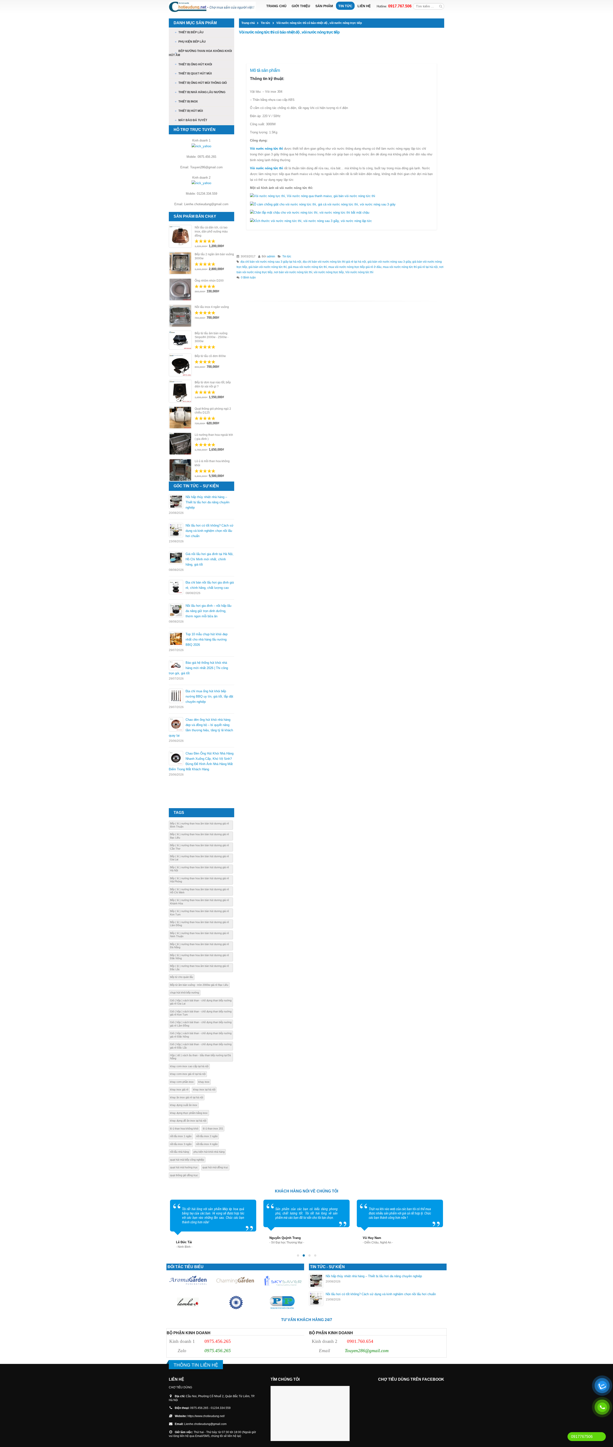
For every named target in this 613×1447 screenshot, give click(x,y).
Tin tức (345, 6)
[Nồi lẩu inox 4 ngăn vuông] (180, 315)
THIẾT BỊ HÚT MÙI (190, 111)
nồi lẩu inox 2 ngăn (207, 1136)
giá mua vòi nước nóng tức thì (307, 266)
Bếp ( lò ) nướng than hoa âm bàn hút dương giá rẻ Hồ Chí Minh (199, 891)
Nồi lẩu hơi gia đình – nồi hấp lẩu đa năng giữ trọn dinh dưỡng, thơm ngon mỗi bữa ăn (208, 611)
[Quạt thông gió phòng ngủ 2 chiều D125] (180, 417)
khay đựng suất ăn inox (183, 1105)
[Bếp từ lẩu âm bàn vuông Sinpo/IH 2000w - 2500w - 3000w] (180, 340)
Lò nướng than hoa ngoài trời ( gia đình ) (214, 437)
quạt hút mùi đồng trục (215, 1167)
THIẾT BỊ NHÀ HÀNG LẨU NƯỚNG (201, 92)
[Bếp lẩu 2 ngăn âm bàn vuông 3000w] (180, 263)
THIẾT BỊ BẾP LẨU (191, 32)
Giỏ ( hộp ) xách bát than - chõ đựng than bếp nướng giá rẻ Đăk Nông (201, 1035)
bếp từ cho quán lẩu (181, 977)
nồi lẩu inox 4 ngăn (207, 1144)
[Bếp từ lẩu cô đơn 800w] (180, 364)
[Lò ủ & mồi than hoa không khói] (180, 470)
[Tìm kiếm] (440, 6)
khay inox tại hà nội (204, 1089)
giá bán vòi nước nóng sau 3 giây (389, 261)
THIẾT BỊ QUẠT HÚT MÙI (195, 73)
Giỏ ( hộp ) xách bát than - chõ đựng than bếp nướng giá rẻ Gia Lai (201, 1002)
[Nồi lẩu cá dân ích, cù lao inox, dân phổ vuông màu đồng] (180, 236)
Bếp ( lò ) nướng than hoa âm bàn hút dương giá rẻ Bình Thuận (199, 825)
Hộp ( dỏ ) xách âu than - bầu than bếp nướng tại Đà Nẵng (200, 1057)
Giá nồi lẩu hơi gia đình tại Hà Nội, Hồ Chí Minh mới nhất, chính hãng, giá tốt (209, 559)
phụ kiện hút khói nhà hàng (209, 1151)
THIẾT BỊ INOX (188, 101)
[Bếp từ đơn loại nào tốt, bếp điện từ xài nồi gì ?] (180, 391)
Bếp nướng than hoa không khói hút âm (200, 53)
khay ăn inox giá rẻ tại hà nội (186, 1097)
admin (271, 256)
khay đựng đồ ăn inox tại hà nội (188, 1120)
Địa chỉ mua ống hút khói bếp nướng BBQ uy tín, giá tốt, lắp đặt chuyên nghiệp (209, 696)
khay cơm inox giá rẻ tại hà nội (187, 1073)
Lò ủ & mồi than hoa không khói (212, 463)
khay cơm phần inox (182, 1081)
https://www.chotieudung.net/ (206, 1416)
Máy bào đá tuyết (192, 120)
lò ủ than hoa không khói (184, 1128)
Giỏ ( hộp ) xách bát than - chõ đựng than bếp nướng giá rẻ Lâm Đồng (201, 1024)
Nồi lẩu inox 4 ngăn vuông (212, 307)
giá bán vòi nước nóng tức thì (268, 266)
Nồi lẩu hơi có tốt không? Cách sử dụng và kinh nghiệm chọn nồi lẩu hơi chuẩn (209, 531)
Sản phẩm (324, 6)
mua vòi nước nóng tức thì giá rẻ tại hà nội (410, 266)
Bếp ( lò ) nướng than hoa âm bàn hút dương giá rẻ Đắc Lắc (199, 967)
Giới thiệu (301, 6)
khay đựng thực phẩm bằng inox (189, 1113)
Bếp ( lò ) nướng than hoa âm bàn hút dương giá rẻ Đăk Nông (199, 957)
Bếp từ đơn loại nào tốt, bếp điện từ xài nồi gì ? (213, 384)
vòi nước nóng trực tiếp (329, 272)
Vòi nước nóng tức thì (266, 148)
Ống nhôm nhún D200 (209, 280)
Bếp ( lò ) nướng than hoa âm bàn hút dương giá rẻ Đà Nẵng (199, 946)
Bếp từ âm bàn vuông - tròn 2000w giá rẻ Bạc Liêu (199, 984)
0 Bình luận (248, 277)
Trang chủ (276, 6)
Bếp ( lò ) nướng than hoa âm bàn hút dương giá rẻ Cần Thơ (199, 847)
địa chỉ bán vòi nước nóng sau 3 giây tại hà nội (270, 261)
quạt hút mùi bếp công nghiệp (187, 1159)
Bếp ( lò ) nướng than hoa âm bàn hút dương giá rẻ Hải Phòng (199, 880)
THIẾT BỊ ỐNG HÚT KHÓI (195, 64)
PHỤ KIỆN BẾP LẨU (192, 41)
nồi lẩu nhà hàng (179, 1151)
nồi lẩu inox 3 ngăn (181, 1144)
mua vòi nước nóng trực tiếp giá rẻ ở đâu (354, 266)
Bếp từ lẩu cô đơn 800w (210, 356)
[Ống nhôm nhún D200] (180, 289)
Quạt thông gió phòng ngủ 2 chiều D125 (213, 410)
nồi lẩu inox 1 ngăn (181, 1136)
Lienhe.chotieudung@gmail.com (205, 1423)
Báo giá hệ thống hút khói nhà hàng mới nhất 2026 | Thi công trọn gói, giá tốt (198, 668)
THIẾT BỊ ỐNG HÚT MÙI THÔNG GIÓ (202, 83)
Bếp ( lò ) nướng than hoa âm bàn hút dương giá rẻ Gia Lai (199, 858)
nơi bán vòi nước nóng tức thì (293, 272)
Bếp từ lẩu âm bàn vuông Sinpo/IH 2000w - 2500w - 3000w (211, 337)
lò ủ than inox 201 (213, 1128)
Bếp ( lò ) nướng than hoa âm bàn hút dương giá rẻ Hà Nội (199, 869)
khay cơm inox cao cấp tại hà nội (189, 1066)
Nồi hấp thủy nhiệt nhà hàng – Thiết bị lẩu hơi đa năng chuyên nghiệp (207, 502)
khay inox (204, 1081)
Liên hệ (364, 6)
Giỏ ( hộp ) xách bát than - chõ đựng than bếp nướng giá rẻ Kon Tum (201, 1013)
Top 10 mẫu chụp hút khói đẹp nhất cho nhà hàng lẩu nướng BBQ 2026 (206, 639)
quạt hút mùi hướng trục (184, 1167)
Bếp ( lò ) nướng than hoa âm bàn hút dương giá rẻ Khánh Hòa (199, 902)
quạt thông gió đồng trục (184, 1175)
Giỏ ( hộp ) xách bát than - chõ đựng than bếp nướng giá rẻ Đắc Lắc (201, 1046)
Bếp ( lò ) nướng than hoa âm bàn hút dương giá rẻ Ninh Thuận (199, 935)
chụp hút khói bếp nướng (184, 992)
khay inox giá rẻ (179, 1089)
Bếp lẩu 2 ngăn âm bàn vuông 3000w (214, 256)
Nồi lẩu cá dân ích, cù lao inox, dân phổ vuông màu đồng (211, 231)
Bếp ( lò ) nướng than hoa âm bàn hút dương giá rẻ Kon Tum (199, 913)
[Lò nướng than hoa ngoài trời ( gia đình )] (180, 443)
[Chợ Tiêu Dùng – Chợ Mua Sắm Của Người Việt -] (212, 7)
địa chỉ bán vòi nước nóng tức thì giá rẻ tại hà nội (334, 261)
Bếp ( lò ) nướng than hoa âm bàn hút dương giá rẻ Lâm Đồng (199, 924)
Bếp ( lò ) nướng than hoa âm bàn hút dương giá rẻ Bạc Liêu (199, 836)
